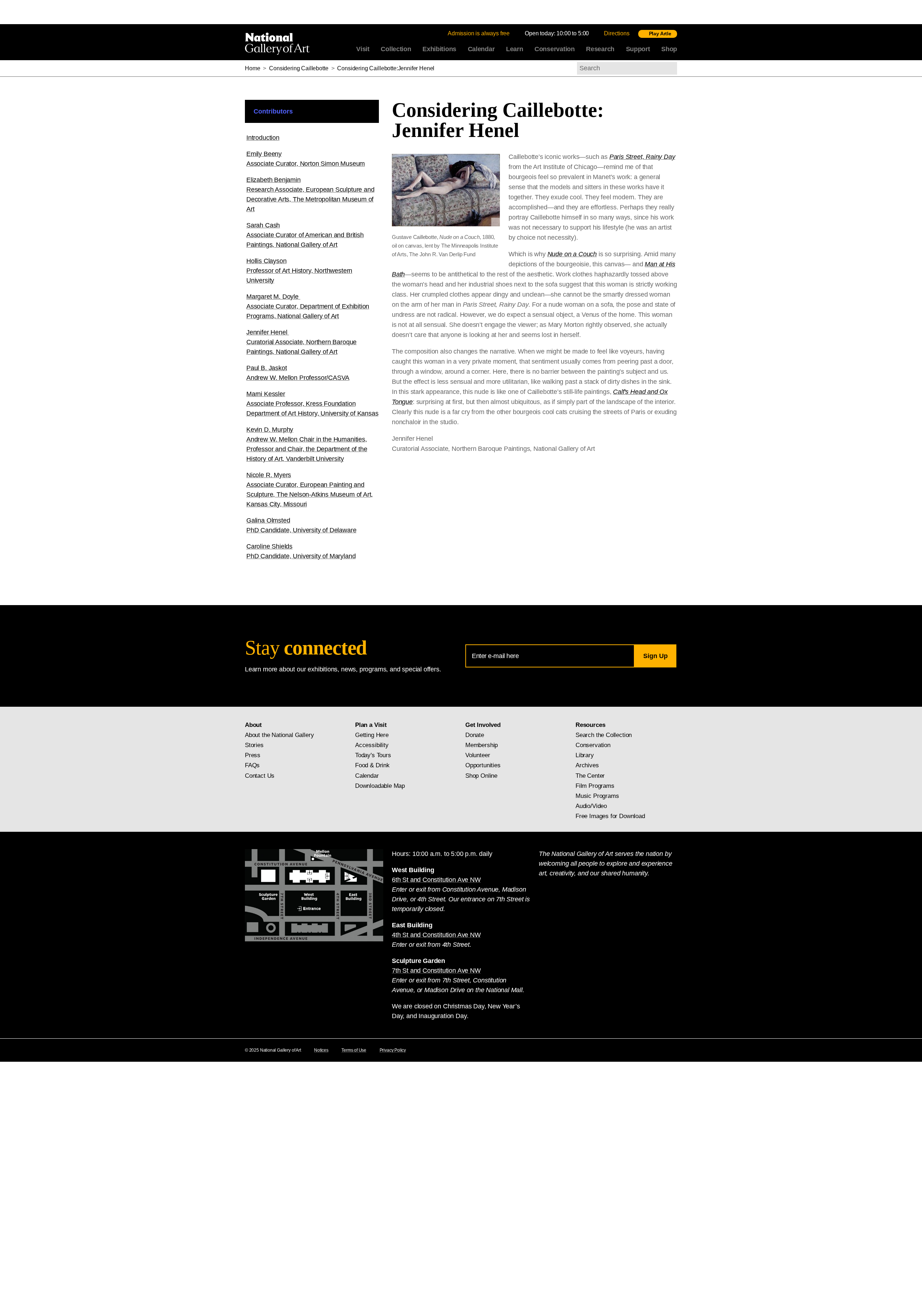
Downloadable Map (380, 785)
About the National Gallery (279, 735)
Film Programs (595, 785)
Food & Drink (372, 765)
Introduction (262, 137)
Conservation (554, 49)
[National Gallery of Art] (279, 42)
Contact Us (259, 775)
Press (252, 755)
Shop (669, 49)
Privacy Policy (393, 1050)
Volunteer (477, 755)
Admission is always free (479, 33)
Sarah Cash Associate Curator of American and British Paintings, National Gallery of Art (305, 235)
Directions (616, 33)
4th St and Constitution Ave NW (436, 934)
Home (252, 68)
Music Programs (597, 796)
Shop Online (481, 775)
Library (585, 755)
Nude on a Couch (572, 254)
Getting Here (372, 735)
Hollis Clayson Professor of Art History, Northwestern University (299, 270)
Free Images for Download (610, 816)
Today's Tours (373, 755)
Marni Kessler (312, 403)
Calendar (481, 49)
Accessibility (372, 745)
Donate (474, 735)
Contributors (273, 111)
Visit (363, 49)
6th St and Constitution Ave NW (436, 879)
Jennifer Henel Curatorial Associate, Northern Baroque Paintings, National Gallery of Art (301, 342)
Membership (481, 745)
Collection (396, 49)
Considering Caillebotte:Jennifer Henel (385, 68)
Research (600, 49)
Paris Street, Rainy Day (642, 156)
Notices (321, 1050)
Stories (254, 745)
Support (638, 49)
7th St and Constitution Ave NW (436, 970)
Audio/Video (591, 806)
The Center (590, 775)
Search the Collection (604, 735)
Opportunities (483, 765)
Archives (587, 765)
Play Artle (660, 33)
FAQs (252, 765)
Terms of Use (353, 1050)
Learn (514, 49)
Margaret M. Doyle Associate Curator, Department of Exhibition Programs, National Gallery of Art (307, 306)
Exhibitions (439, 49)
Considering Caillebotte (298, 68)
